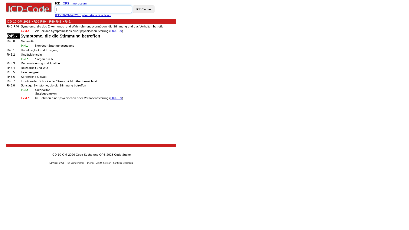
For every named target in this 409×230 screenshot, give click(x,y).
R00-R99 (40, 21)
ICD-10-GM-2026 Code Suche (72, 154)
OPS (66, 3)
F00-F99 (116, 31)
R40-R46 (55, 21)
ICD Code (54, 163)
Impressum (79, 3)
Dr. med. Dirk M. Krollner (99, 163)
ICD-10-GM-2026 (18, 21)
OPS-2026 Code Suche (115, 154)
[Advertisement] (214, 83)
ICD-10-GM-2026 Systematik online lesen (83, 15)
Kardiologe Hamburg (123, 163)
